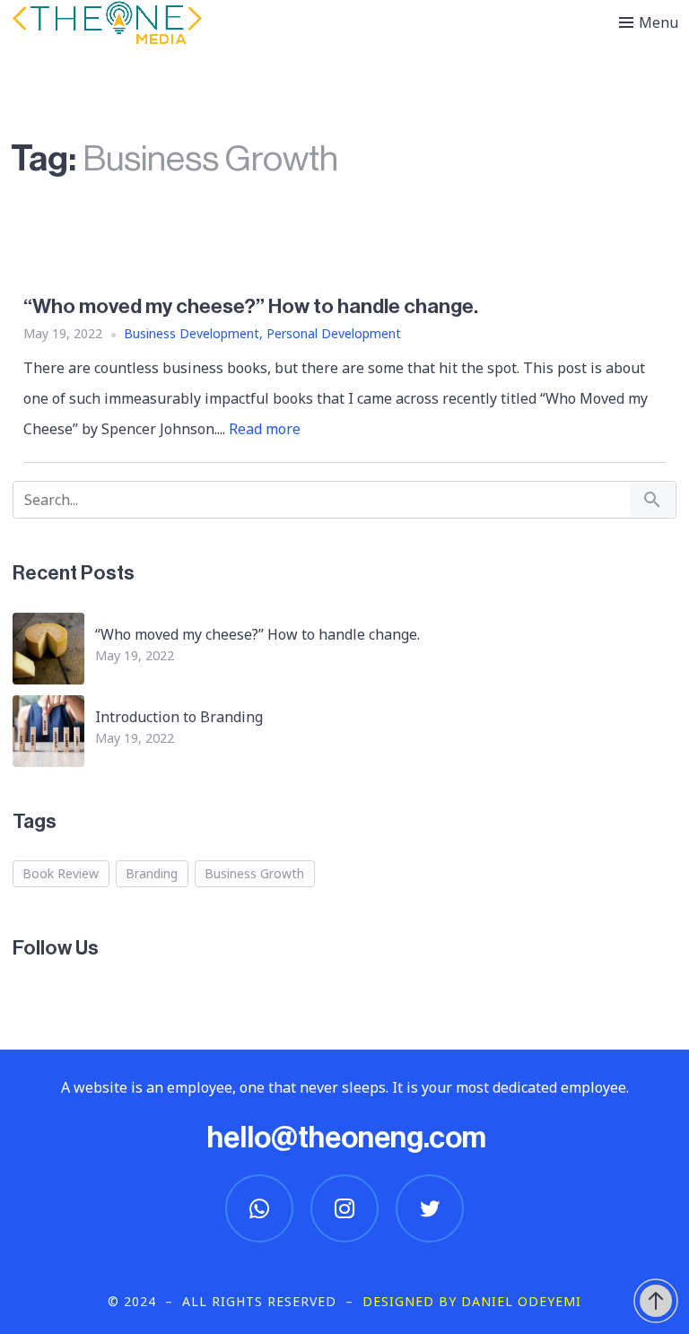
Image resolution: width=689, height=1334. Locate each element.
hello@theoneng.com (346, 1138)
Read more (265, 429)
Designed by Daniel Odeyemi (471, 1301)
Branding (152, 873)
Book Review (60, 873)
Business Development (191, 333)
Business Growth (254, 873)
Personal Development (333, 333)
